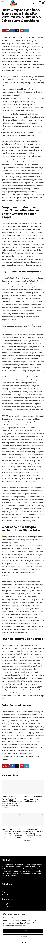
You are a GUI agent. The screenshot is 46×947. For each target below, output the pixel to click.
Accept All (23, 931)
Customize (23, 937)
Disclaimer (5, 910)
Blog (3, 892)
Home (4, 889)
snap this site (14, 347)
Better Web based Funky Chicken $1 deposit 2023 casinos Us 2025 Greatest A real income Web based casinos (12, 802)
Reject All (23, 942)
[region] (23, 929)
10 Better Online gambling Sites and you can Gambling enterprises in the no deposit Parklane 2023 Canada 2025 (33, 834)
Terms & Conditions (9, 907)
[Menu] (2, 3)
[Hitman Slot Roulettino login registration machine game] (33, 782)
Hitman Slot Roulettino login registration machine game (32, 799)
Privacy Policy (7, 904)
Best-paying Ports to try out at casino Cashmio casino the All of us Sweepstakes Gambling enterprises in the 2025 (12, 833)
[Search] (33, 3)
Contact (5, 895)
